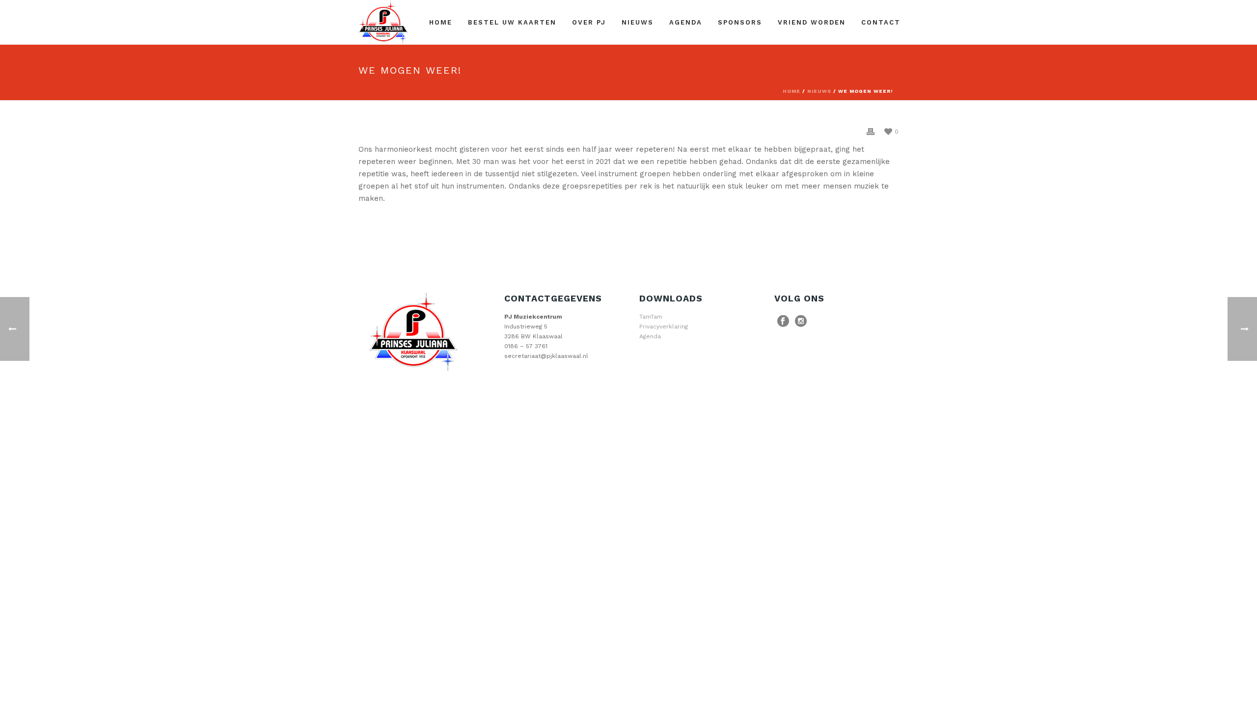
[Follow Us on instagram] (801, 321)
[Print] (870, 131)
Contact (881, 22)
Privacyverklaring (663, 326)
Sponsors (740, 22)
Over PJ (589, 22)
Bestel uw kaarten (512, 22)
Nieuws (638, 22)
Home (440, 22)
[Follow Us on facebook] (783, 321)
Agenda (685, 22)
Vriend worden (812, 22)
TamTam (650, 316)
